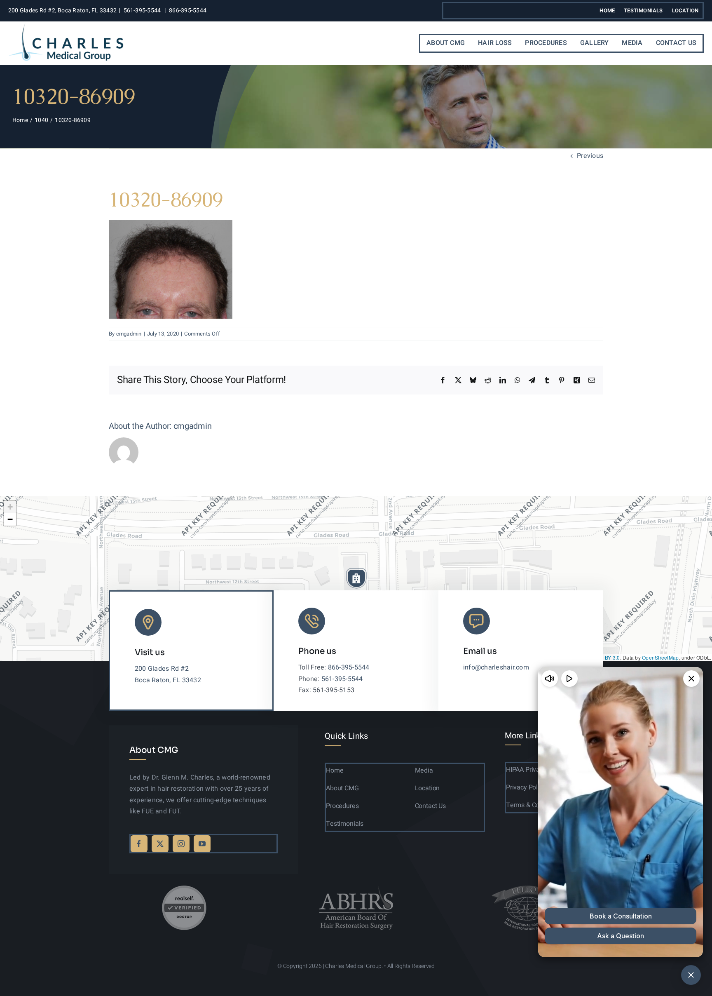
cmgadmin (129, 334)
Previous (590, 156)
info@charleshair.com (496, 667)
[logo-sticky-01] (66, 26)
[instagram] (181, 843)
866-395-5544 (187, 10)
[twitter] (160, 843)
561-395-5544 (142, 10)
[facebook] (139, 843)
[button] (356, 578)
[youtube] (202, 843)
